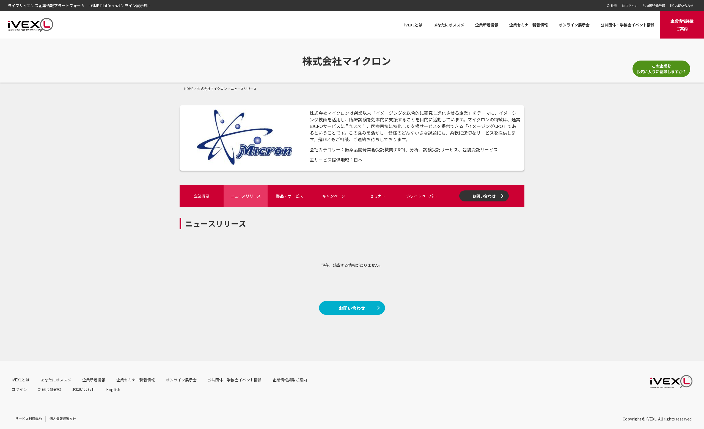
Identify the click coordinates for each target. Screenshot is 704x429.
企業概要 (201, 196)
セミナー (377, 196)
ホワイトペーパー (421, 196)
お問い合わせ (484, 196)
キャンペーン (333, 196)
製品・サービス (289, 196)
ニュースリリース (245, 196)
